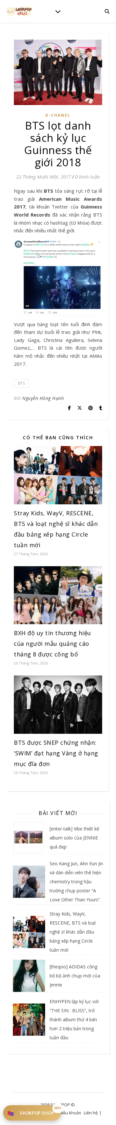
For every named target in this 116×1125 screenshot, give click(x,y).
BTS (21, 383)
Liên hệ (91, 1113)
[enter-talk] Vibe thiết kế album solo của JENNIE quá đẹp (74, 838)
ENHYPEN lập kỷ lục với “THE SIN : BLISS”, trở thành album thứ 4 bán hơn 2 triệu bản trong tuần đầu (74, 1019)
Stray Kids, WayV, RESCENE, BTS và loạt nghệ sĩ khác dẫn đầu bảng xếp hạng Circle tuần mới (73, 932)
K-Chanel (58, 115)
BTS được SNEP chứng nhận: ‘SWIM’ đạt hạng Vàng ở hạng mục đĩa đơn (56, 753)
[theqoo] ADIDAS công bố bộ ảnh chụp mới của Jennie (75, 976)
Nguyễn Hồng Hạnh (43, 398)
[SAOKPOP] (19, 11)
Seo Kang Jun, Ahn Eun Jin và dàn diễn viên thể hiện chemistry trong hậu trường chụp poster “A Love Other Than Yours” (76, 881)
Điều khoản (70, 1113)
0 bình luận (87, 176)
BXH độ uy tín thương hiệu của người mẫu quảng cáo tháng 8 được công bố (52, 643)
